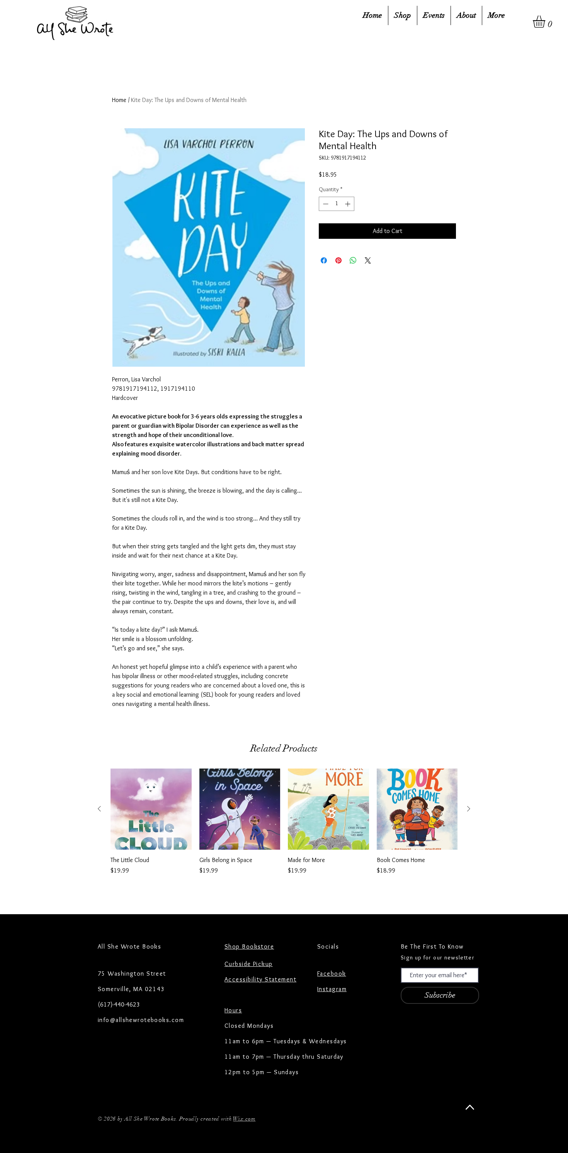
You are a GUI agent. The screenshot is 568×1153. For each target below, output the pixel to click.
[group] (284, 830)
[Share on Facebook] (323, 260)
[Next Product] (468, 808)
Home (119, 100)
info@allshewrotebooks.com (141, 1020)
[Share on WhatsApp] (353, 260)
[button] (546, 21)
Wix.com (244, 1119)
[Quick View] (151, 809)
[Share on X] (367, 260)
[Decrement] (325, 204)
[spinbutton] (337, 204)
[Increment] (348, 204)
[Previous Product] (99, 808)
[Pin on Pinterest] (338, 260)
